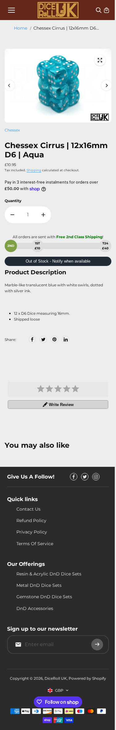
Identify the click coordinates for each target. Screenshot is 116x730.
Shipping (34, 170)
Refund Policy (31, 520)
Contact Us (28, 509)
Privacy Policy (31, 532)
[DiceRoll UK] (58, 10)
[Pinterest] (54, 339)
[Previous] (10, 85)
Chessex (12, 130)
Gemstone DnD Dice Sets (44, 596)
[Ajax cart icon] (106, 10)
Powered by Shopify (87, 678)
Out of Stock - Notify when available (58, 261)
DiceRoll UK (56, 678)
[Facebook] (32, 339)
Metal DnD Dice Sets (39, 585)
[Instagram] (96, 476)
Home (20, 28)
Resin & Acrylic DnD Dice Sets (48, 574)
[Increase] (43, 214)
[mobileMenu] (11, 10)
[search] (99, 10)
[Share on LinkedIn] (65, 339)
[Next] (106, 85)
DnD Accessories (34, 608)
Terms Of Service (34, 543)
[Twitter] (43, 339)
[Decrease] (12, 214)
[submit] (97, 644)
